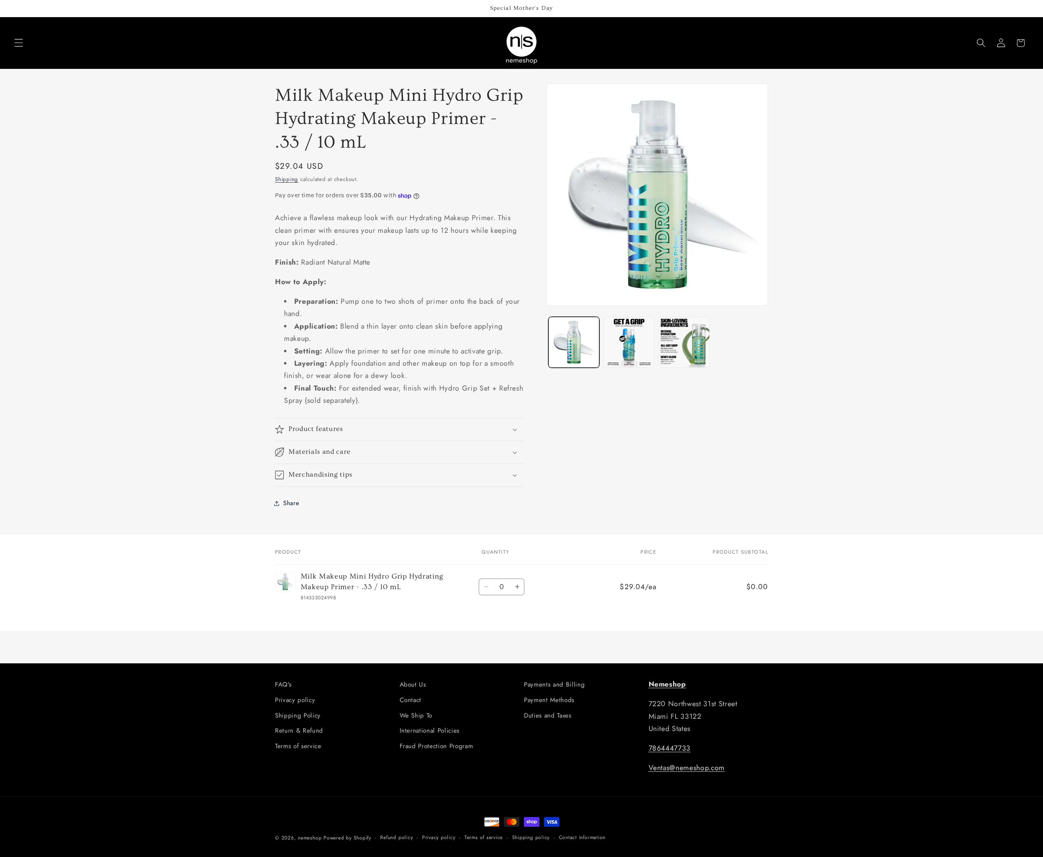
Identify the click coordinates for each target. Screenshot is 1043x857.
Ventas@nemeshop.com (687, 767)
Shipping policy (531, 837)
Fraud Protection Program (436, 746)
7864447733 (670, 748)
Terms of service (298, 746)
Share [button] (291, 503)
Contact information (582, 837)
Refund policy (396, 837)
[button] (19, 43)
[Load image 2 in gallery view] (629, 342)
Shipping (286, 179)
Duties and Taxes (548, 715)
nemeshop (309, 838)
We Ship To (416, 715)
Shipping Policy (298, 715)
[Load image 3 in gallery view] (684, 342)
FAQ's (283, 684)
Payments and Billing (554, 684)
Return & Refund (299, 730)
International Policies (430, 730)
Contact (411, 700)
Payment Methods (549, 700)
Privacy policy (295, 700)
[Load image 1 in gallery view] (573, 342)
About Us (413, 684)
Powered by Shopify (347, 838)
